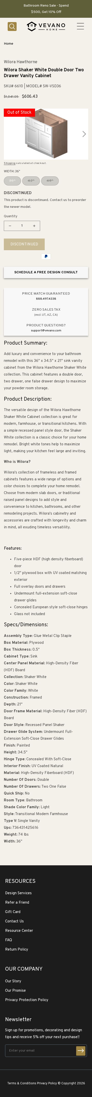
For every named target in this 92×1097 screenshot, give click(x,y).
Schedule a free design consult (46, 272)
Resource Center (19, 931)
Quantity (10, 216)
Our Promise (15, 990)
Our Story (13, 981)
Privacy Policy (47, 1084)
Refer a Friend (17, 902)
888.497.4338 (46, 299)
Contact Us (14, 921)
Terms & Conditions (21, 1084)
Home (8, 44)
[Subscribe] (80, 1051)
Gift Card (12, 912)
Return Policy (16, 949)
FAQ (8, 940)
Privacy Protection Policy (26, 1000)
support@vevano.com (46, 331)
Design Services (18, 893)
